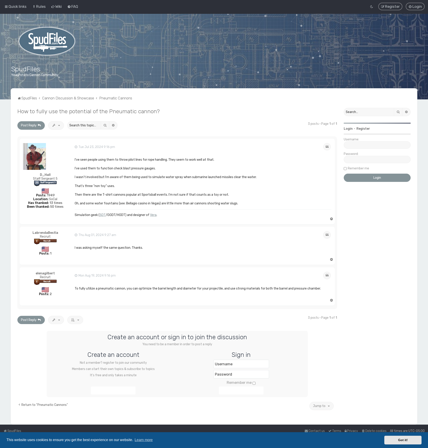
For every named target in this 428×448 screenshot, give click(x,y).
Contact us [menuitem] (317, 431)
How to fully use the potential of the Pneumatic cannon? (88, 111)
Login (348, 129)
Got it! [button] (403, 440)
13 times (55, 203)
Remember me (239, 382)
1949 (51, 195)
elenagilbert (45, 273)
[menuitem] (39, 6)
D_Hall (45, 175)
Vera (153, 215)
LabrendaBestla (45, 233)
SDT (103, 215)
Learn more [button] (144, 440)
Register (363, 129)
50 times (57, 207)
